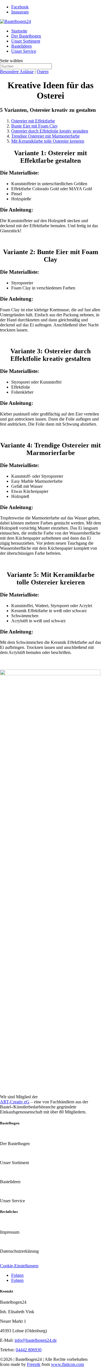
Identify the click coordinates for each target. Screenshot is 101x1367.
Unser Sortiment (25, 41)
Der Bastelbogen (26, 36)
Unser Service (23, 51)
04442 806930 (29, 1349)
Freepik (33, 1364)
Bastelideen (21, 46)
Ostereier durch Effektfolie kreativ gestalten (49, 131)
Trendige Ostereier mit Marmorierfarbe (45, 136)
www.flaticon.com (67, 1364)
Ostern (43, 71)
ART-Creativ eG (14, 1101)
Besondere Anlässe (17, 71)
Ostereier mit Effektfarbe (33, 121)
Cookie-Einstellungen (19, 1265)
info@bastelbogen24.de (36, 1340)
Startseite (19, 31)
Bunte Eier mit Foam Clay (34, 126)
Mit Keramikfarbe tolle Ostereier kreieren (47, 141)
